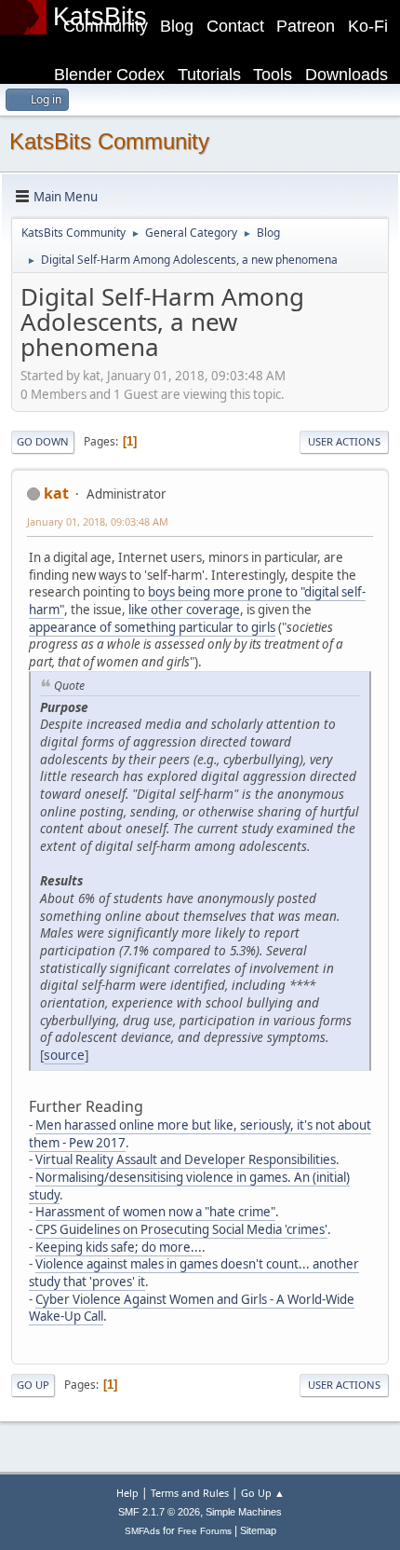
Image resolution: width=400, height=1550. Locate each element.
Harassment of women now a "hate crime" (155, 1211)
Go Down (43, 441)
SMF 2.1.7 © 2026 (159, 1511)
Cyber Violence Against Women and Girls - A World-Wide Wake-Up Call (191, 1308)
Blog (176, 26)
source (64, 1054)
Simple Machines (244, 1511)
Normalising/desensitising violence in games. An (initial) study (189, 1186)
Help (127, 1493)
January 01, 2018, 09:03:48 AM (97, 521)
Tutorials (209, 74)
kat (56, 493)
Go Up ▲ (263, 1493)
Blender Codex (109, 74)
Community (105, 26)
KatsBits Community (109, 141)
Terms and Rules (190, 1493)
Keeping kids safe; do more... (118, 1247)
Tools (272, 74)
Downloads (346, 74)
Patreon (305, 26)
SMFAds (142, 1531)
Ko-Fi (368, 26)
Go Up (33, 1385)
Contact (235, 26)
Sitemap (258, 1530)
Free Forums (205, 1531)
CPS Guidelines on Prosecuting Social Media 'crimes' (181, 1229)
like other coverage (184, 609)
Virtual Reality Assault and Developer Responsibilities (185, 1159)
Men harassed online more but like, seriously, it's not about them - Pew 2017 (200, 1134)
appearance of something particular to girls (152, 627)
